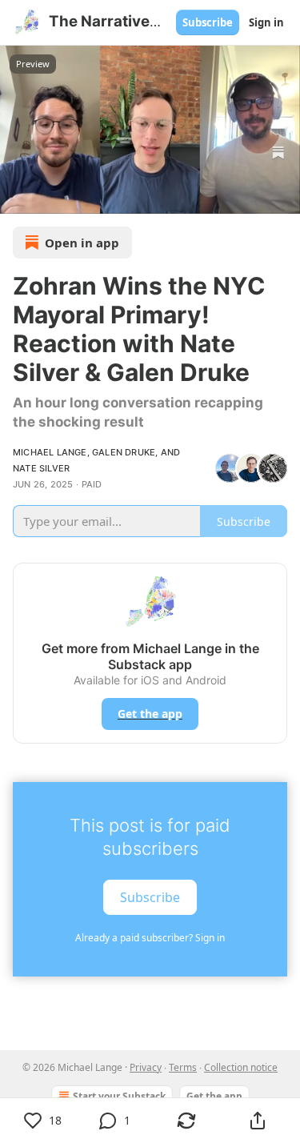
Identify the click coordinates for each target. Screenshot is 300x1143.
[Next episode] (52, 196)
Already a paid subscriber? (150, 937)
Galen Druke (123, 452)
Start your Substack (119, 1096)
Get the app (150, 713)
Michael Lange (50, 452)
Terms (183, 1067)
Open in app (82, 243)
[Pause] (17, 196)
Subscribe (207, 22)
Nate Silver (41, 468)
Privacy (146, 1067)
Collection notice (241, 1067)
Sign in (266, 22)
